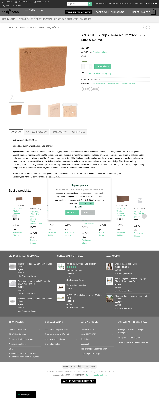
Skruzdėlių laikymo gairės (56, 329)
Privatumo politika (72, 372)
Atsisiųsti (85, 344)
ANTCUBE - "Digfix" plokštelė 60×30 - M (122, 212)
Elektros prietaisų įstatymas (21, 339)
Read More (79, 207)
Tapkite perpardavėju (90, 353)
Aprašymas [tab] (16, 132)
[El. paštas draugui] (93, 89)
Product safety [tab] (59, 132)
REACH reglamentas (18, 334)
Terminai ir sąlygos (91, 372)
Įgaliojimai (85, 339)
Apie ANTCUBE (100, 4)
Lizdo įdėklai (27, 27)
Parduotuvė (33, 17)
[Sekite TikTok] (151, 4)
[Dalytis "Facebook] (84, 89)
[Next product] (143, 27)
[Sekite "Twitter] (153, 4)
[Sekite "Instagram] (148, 4)
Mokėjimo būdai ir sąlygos (129, 337)
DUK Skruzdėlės (52, 344)
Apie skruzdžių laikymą (55, 339)
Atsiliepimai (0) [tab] (78, 132)
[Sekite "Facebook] (146, 4)
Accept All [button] (72, 213)
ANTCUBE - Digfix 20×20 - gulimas (139, 214)
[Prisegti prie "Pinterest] (97, 89)
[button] (30, 10)
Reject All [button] (88, 213)
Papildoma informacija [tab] (36, 132)
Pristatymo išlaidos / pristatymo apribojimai (131, 331)
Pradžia (13, 27)
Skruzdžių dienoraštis (66, 19)
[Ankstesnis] (13, 66)
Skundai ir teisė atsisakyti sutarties (133, 342)
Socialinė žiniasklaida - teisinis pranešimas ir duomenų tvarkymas (24, 355)
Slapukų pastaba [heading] (79, 185)
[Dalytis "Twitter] (88, 89)
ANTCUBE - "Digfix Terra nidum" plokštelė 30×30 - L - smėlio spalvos (36, 218)
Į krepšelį (103, 67)
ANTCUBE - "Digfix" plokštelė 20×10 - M (18, 212)
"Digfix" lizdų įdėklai (48, 27)
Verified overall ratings (74, 270)
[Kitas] (73, 66)
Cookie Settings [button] (86, 203)
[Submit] (90, 4)
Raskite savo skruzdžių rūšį (57, 334)
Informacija (8, 19)
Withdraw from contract (78, 381)
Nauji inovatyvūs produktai (125, 83)
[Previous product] (148, 27)
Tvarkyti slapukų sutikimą (96, 375)
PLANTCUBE (85, 19)
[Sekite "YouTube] (156, 4)
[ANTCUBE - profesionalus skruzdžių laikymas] (10, 11)
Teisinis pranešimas (134, 4)
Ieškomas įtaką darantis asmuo (95, 349)
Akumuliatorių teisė (17, 344)
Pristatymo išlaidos (100, 52)
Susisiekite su (116, 4)
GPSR (11, 349)
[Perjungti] (39, 329)
